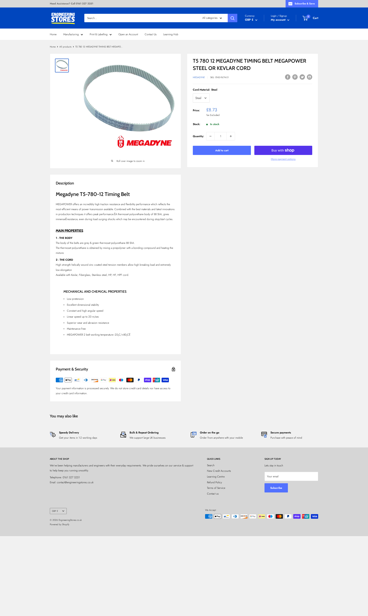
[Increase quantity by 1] (231, 136)
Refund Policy (214, 482)
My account (278, 20)
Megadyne (199, 77)
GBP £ (55, 511)
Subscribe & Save (305, 3)
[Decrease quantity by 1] (210, 136)
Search (210, 465)
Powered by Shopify (59, 524)
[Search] (232, 18)
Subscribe (276, 488)
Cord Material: (205, 90)
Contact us (213, 494)
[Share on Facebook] (287, 77)
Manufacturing (71, 34)
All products (65, 46)
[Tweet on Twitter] (302, 77)
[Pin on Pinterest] (295, 77)
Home (53, 34)
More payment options (283, 159)
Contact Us (151, 34)
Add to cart (221, 150)
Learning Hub (170, 34)
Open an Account (128, 34)
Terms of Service (216, 488)
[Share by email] (309, 77)
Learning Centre (216, 476)
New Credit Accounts (219, 471)
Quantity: (198, 136)
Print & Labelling (99, 34)
